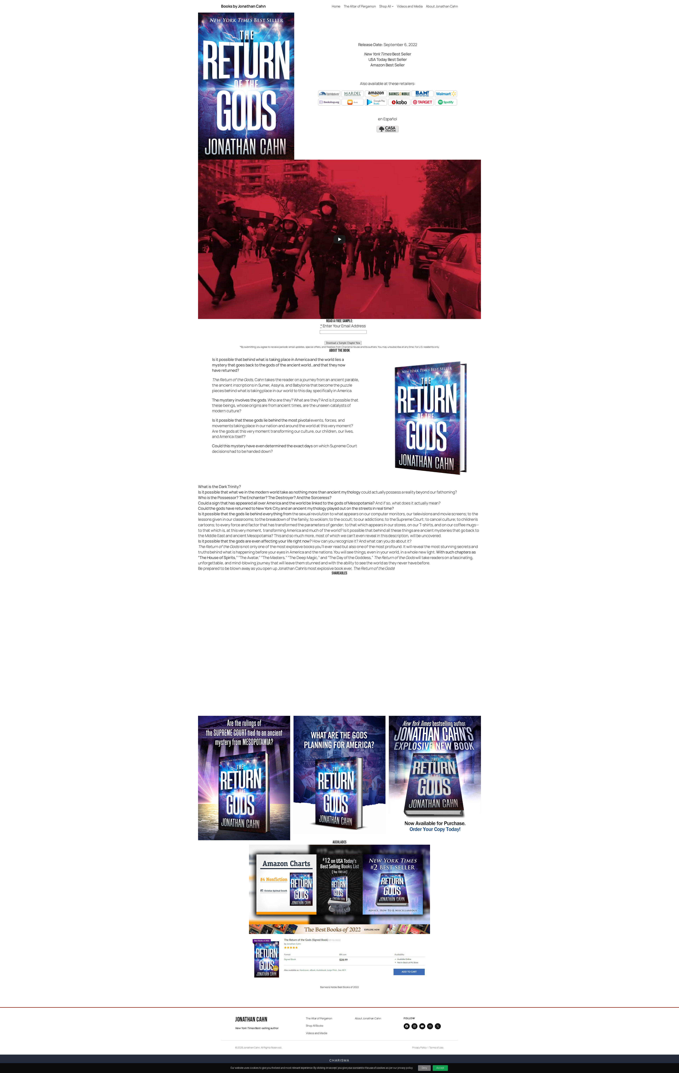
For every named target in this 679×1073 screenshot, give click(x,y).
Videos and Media (316, 1033)
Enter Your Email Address (343, 326)
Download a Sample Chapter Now (343, 343)
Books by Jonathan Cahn (243, 6)
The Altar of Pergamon (319, 1018)
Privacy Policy (419, 1047)
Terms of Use (436, 1047)
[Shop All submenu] (393, 6)
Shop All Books (314, 1026)
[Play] (339, 239)
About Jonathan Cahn (368, 1018)
